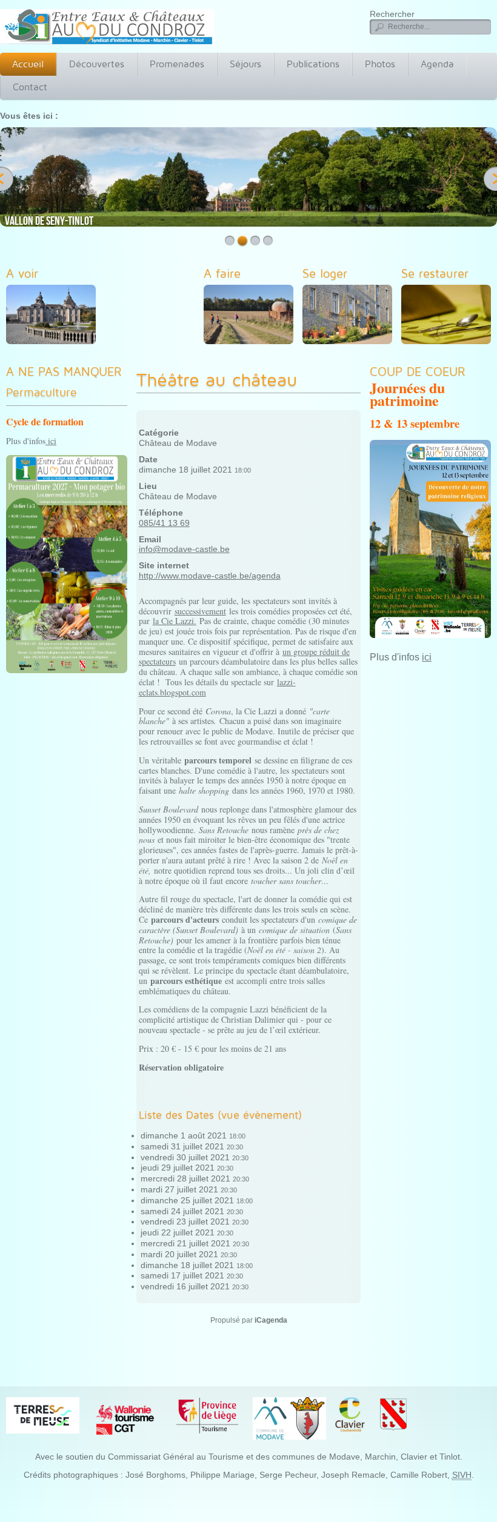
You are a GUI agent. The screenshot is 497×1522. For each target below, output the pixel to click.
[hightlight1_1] (54, 316)
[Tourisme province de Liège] (207, 1415)
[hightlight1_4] (449, 317)
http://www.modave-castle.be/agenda (210, 575)
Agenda (437, 64)
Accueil (28, 64)
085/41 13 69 (164, 523)
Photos (380, 64)
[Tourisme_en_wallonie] (125, 1419)
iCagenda (271, 1320)
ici (50, 441)
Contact (30, 87)
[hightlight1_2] (251, 316)
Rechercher (392, 14)
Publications (313, 64)
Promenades (177, 64)
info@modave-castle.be (184, 549)
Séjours (245, 64)
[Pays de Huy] (42, 1415)
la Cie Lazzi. (174, 620)
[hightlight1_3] (350, 316)
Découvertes (96, 64)
